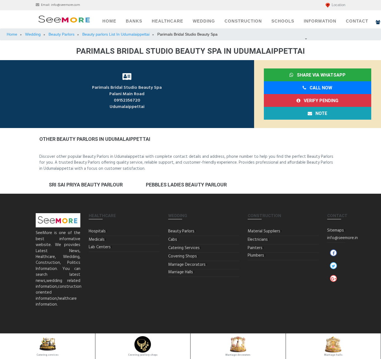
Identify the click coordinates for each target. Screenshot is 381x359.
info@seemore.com (65, 5)
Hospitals (97, 231)
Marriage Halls (180, 272)
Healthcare (167, 21)
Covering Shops (182, 256)
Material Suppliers (264, 231)
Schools (282, 21)
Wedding (204, 21)
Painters (255, 248)
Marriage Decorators (187, 264)
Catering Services (184, 248)
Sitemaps (335, 230)
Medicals (97, 239)
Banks (134, 21)
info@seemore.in (342, 238)
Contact (357, 21)
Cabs (172, 239)
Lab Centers (100, 247)
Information (320, 21)
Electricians (258, 239)
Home (109, 21)
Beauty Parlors (181, 231)
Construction (243, 21)
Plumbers (256, 255)
